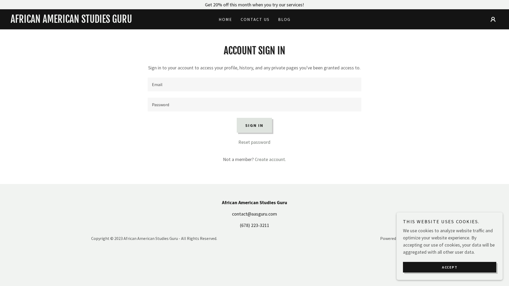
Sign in (254, 125)
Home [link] (225, 19)
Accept (450, 267)
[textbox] (254, 84)
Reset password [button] (254, 142)
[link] (72, 21)
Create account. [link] (270, 159)
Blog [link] (284, 19)
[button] (493, 19)
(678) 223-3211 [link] (254, 225)
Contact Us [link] (255, 19)
